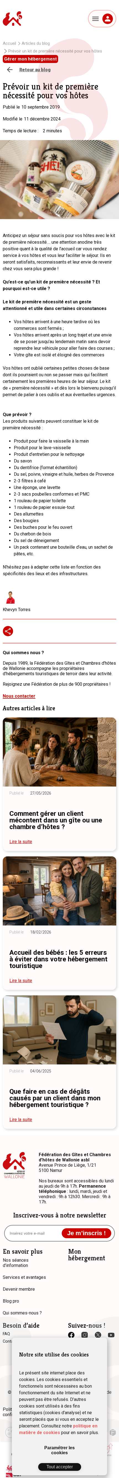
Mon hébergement (86, 1254)
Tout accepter (59, 1466)
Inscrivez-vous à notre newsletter (59, 1215)
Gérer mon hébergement (30, 59)
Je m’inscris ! (86, 1233)
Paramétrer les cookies (59, 1450)
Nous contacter (19, 696)
